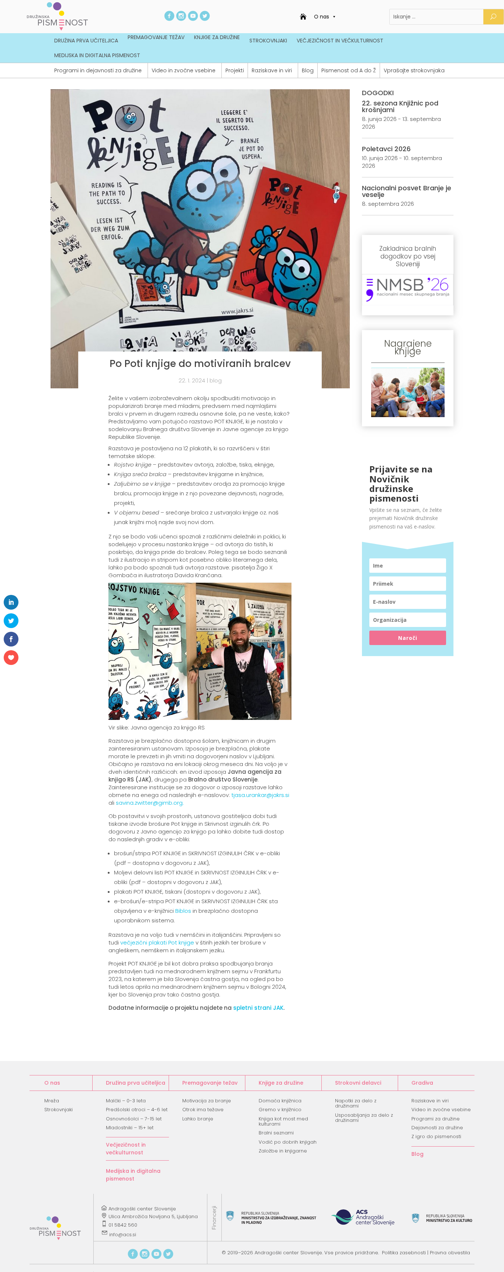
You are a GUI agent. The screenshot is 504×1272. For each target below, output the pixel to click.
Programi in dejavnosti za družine (98, 70)
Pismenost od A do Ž (348, 70)
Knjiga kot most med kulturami (283, 1121)
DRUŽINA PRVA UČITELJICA (86, 40)
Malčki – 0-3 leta (126, 1100)
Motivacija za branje (206, 1100)
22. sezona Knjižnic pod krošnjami (400, 106)
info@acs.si (122, 1234)
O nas (321, 16)
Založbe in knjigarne (283, 1150)
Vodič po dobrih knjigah (288, 1142)
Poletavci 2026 (386, 148)
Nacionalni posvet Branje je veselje (406, 191)
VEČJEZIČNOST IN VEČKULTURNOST (340, 40)
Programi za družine (435, 1118)
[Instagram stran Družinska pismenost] (181, 19)
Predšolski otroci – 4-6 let (137, 1109)
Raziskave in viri (272, 70)
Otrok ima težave (203, 1109)
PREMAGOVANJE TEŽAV (156, 37)
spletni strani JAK (258, 1008)
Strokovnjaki (58, 1109)
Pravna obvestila (450, 1252)
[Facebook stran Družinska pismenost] (169, 19)
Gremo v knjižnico (280, 1109)
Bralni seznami (276, 1132)
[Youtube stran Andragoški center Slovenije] (193, 19)
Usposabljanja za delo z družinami (364, 1118)
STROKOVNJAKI (268, 40)
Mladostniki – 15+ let (129, 1127)
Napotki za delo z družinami (355, 1103)
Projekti (234, 70)
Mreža (51, 1100)
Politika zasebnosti (404, 1252)
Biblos (183, 911)
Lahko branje (197, 1118)
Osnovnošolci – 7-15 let (134, 1118)
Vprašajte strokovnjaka (414, 70)
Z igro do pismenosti (436, 1136)
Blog (308, 70)
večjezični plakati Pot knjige (158, 942)
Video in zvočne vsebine (183, 70)
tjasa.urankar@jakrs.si (260, 795)
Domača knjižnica (280, 1100)
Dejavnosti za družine (437, 1127)
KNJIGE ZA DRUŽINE (217, 37)
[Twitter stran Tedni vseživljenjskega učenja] (205, 19)
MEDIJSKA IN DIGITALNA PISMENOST (97, 55)
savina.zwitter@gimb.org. (150, 803)
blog (216, 380)
